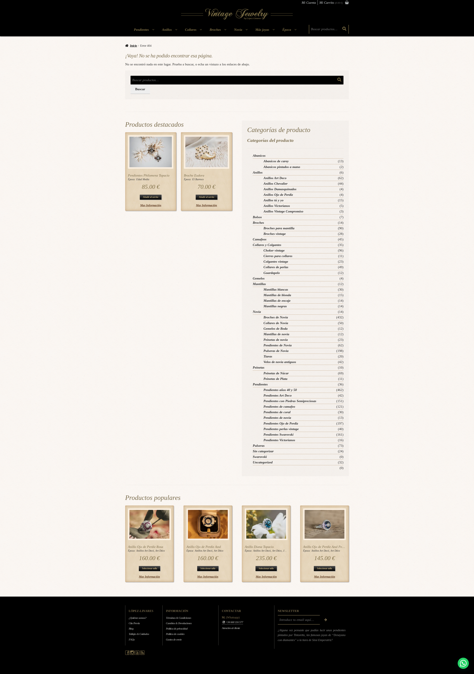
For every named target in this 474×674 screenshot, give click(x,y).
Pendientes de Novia (277, 345)
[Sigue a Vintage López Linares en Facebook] (127, 654)
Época (286, 29)
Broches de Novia (275, 317)
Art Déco (160, 550)
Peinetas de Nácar (276, 373)
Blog (131, 628)
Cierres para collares (277, 256)
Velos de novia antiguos (279, 362)
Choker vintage (274, 250)
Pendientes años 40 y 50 (280, 390)
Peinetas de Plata (275, 379)
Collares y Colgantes (267, 245)
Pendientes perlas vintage (281, 429)
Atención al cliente (231, 628)
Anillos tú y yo (273, 200)
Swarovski (260, 457)
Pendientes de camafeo (279, 406)
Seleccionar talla (149, 568)
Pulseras (259, 445)
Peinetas (258, 367)
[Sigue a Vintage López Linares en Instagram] (132, 654)
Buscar (140, 89)
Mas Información (150, 205)
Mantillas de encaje (277, 300)
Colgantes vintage (275, 261)
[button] (463, 663)
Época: (132, 179)
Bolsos (257, 217)
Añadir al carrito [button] (150, 197)
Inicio (133, 45)
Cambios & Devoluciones (179, 623)
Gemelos (259, 278)
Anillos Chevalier (275, 183)
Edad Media (142, 179)
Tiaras (267, 356)
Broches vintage (274, 234)
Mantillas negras (275, 306)
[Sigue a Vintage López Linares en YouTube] (137, 654)
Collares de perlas (275, 267)
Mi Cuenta (309, 2)
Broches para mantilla (278, 228)
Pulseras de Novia (275, 351)
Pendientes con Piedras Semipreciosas (289, 401)
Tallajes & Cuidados (139, 634)
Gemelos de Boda (275, 328)
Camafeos (259, 239)
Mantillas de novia (276, 334)
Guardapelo (271, 273)
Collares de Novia (275, 323)
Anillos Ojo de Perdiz (278, 195)
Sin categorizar (263, 451)
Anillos (167, 29)
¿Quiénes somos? (137, 617)
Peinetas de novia (275, 340)
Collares (190, 29)
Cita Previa (134, 623)
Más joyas (262, 29)
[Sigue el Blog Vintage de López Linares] (142, 654)
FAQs (132, 639)
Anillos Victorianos (276, 206)
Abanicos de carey (276, 161)
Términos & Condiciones (178, 617)
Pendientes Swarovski (278, 434)
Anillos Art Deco (274, 178)
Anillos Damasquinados (279, 189)
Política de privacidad (177, 628)
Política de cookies (175, 634)
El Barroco (198, 179)
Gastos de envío (174, 639)
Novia (238, 29)
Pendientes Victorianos (279, 440)
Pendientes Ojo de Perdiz (280, 423)
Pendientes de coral (277, 412)
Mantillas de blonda (277, 295)
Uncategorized (263, 462)
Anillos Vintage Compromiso (283, 211)
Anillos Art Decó (145, 550)
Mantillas (259, 284)
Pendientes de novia (277, 418)
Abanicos (259, 155)
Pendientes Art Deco (277, 395)
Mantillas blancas (275, 289)
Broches (215, 29)
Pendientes (141, 29)
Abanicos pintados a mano (281, 167)
